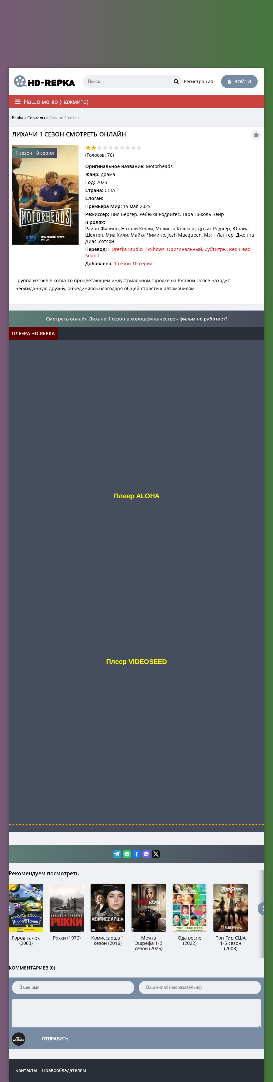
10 (139, 147)
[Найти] (176, 81)
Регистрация (198, 81)
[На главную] (42, 81)
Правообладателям (64, 1070)
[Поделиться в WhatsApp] (127, 854)
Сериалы (36, 117)
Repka (17, 117)
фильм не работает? (203, 319)
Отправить (55, 1038)
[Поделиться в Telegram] (117, 854)
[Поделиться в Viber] (146, 854)
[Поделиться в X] (156, 854)
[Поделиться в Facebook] (136, 854)
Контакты (26, 1070)
